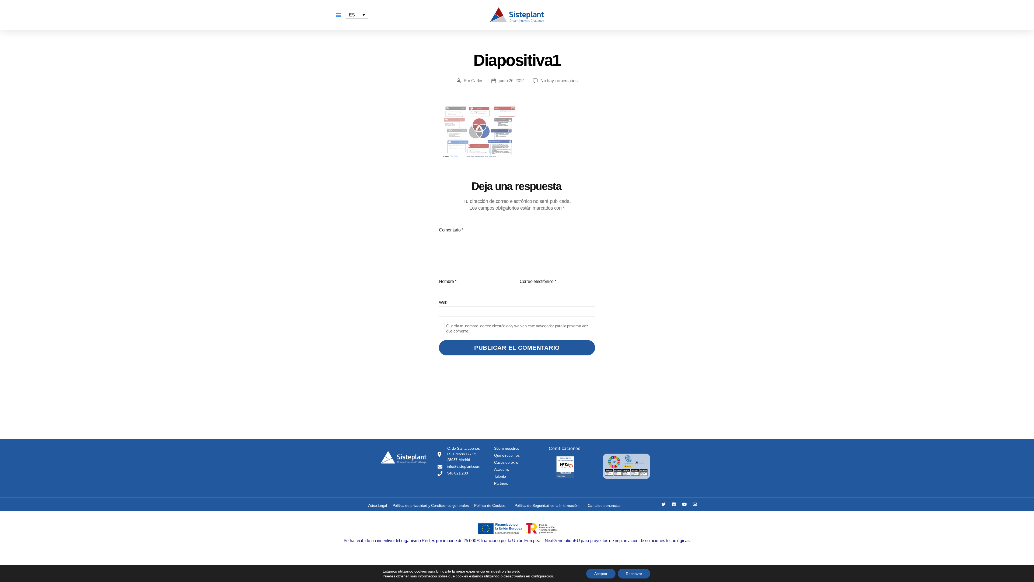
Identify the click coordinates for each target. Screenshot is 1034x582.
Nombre (447, 281)
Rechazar (634, 573)
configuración (542, 576)
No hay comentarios (558, 80)
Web (443, 302)
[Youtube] (684, 504)
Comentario (451, 230)
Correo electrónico (538, 281)
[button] (338, 15)
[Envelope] (695, 504)
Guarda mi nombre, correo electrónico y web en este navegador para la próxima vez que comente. (517, 328)
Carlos (477, 80)
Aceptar (600, 573)
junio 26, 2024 (512, 80)
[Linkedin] (674, 504)
